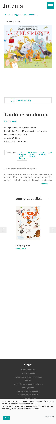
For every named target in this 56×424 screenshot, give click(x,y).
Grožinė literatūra (28, 370)
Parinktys (49, 416)
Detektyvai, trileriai (28, 373)
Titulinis (7, 15)
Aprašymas (10, 152)
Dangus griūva (23, 245)
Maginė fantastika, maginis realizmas (28, 384)
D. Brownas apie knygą (22, 155)
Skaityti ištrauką (24, 100)
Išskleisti (44, 183)
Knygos (17, 15)
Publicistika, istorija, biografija (28, 391)
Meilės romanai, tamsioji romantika (28, 377)
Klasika (28, 381)
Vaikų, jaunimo (29, 15)
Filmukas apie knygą (32, 154)
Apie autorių (42, 153)
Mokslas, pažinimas (28, 398)
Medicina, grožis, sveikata (28, 395)
